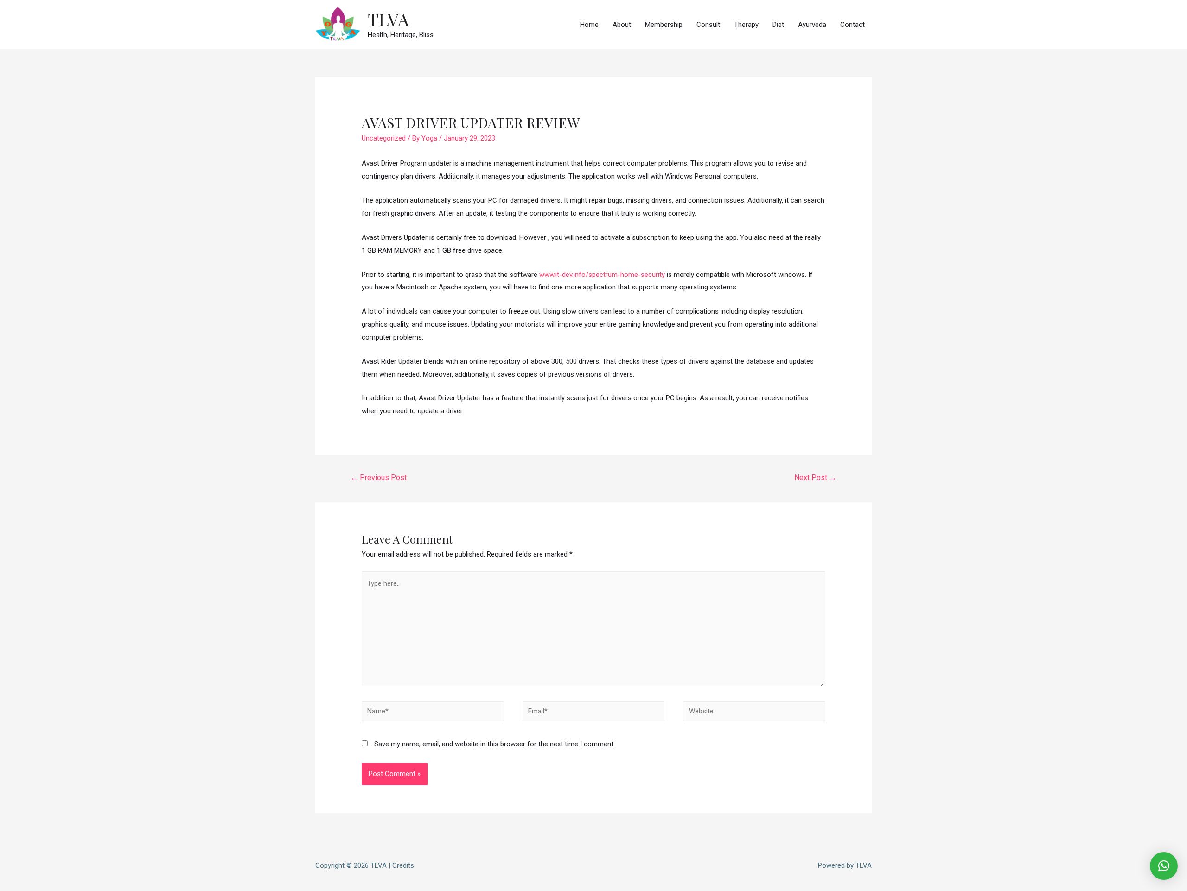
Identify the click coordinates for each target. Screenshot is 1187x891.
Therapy (746, 24)
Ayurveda (812, 24)
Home (589, 24)
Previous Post (379, 477)
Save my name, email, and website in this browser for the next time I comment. (494, 744)
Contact (852, 24)
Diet (778, 24)
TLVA (388, 19)
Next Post (815, 477)
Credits (403, 865)
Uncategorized (384, 138)
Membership (664, 24)
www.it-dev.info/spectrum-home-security (602, 274)
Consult (708, 24)
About (622, 24)
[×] (1164, 866)
